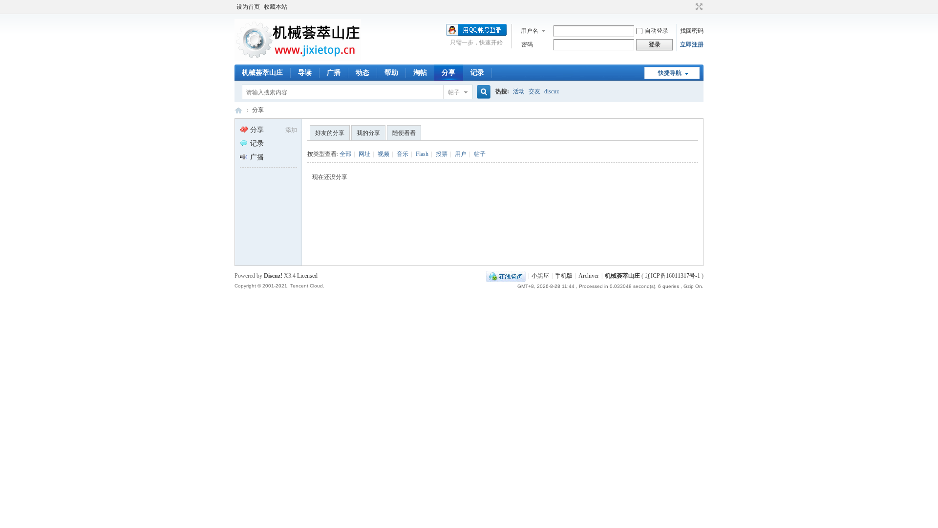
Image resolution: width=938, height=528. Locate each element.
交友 (534, 91)
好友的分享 (329, 133)
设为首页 (248, 6)
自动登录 (656, 30)
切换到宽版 (698, 6)
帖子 (454, 92)
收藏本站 (275, 6)
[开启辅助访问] (689, 6)
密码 (527, 44)
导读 (305, 72)
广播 (334, 72)
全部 (345, 154)
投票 (442, 154)
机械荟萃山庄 (262, 72)
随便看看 (404, 133)
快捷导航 (670, 72)
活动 (519, 91)
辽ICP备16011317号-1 (672, 275)
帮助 (391, 72)
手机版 (564, 275)
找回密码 (692, 30)
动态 (362, 72)
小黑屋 (540, 275)
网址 (364, 154)
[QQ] (506, 275)
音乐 (402, 154)
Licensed (307, 275)
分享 (448, 72)
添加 (291, 130)
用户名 (529, 30)
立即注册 (692, 44)
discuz (551, 91)
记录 (477, 72)
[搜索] (482, 92)
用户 (461, 154)
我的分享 (368, 133)
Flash (422, 154)
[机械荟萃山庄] (297, 58)
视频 (383, 154)
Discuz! (273, 275)
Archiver (588, 275)
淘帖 (420, 72)
